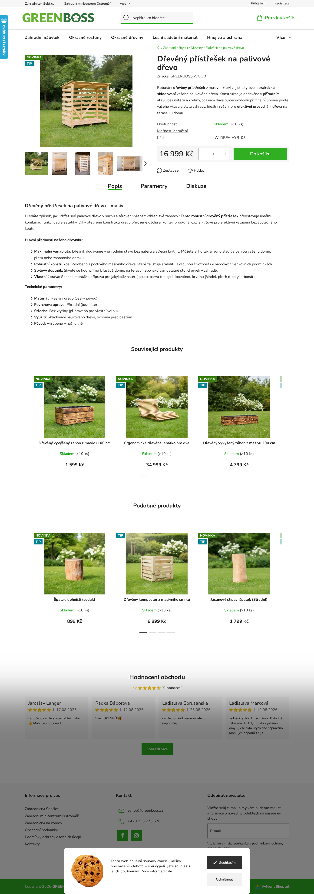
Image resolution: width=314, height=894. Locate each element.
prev (28, 424)
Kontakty (32, 844)
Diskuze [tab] (196, 186)
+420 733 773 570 (144, 821)
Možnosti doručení (172, 130)
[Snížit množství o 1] (201, 154)
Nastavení (118, 880)
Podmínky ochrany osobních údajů (53, 837)
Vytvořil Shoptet (275, 886)
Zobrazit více (157, 749)
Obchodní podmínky (41, 830)
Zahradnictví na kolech (43, 823)
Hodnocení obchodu (157, 677)
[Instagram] (136, 835)
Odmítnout (224, 879)
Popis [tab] (115, 186)
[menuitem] (42, 37)
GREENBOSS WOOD (188, 76)
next (285, 424)
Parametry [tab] (154, 186)
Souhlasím (227, 862)
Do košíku (260, 154)
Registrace (281, 3)
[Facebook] (122, 835)
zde (169, 871)
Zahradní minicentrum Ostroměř (87, 3)
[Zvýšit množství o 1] (225, 154)
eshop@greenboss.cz (145, 810)
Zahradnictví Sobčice (39, 3)
